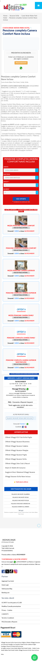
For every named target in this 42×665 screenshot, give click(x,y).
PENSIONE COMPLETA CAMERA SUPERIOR (21, 293)
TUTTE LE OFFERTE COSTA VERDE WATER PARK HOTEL (24, 373)
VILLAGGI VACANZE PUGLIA (20, 500)
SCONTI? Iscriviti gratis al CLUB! (12, 602)
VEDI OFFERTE (21, 199)
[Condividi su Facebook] (23, 426)
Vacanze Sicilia (14, 16)
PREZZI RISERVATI (21, 62)
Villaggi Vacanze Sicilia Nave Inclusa (17, 476)
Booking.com (5, 592)
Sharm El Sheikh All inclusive (15, 468)
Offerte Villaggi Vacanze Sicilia (15, 459)
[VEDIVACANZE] (17, 7)
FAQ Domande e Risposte (9, 622)
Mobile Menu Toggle (38, 5)
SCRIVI (17, 231)
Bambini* (6, 189)
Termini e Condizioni (8, 618)
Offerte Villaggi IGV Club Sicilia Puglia (18, 437)
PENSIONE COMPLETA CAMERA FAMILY (21, 338)
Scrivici (22, 424)
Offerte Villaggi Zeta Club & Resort (17, 463)
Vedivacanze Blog (7, 589)
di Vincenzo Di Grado (8, 542)
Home (5, 16)
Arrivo (6, 166)
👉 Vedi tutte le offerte (21, 482)
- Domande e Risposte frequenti (20, 402)
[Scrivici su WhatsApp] (21, 68)
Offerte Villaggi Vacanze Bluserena (17, 442)
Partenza (7, 174)
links (2, 654)
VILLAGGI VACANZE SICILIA (20, 497)
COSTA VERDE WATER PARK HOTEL (17, 28)
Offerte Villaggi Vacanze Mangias (16, 450)
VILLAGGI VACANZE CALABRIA (20, 494)
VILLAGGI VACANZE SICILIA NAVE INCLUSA (19, 418)
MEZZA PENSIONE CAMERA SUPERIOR (21, 270)
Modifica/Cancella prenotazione (11, 606)
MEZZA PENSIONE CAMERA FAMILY (21, 315)
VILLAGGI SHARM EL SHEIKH (20, 506)
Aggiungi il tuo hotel (8, 581)
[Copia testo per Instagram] (25, 426)
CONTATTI (5, 614)
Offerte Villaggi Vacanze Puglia (16, 455)
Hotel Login (5, 585)
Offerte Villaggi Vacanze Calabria (16, 446)
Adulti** (6, 181)
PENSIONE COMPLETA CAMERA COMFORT (21, 248)
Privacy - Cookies (7, 610)
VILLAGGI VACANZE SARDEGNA (20, 503)
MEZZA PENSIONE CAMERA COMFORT (21, 226)
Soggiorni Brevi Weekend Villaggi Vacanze (20, 472)
